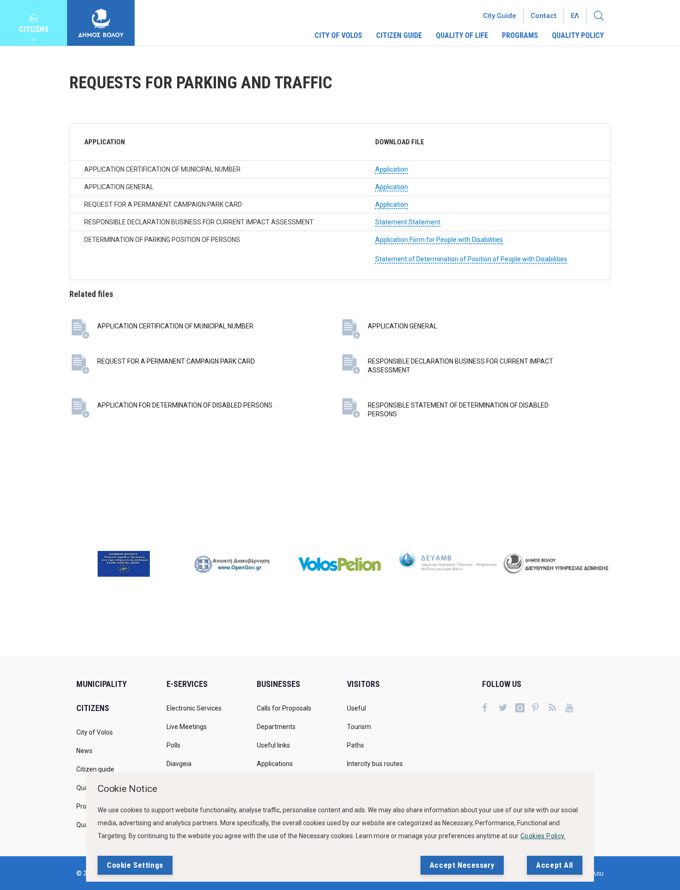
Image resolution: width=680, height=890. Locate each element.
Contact (543, 16)
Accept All (554, 865)
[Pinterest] (540, 708)
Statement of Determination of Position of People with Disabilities (471, 259)
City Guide (499, 16)
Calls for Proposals (284, 708)
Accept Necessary (462, 865)
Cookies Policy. (543, 836)
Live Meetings (187, 726)
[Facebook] (490, 708)
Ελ (575, 16)
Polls (173, 745)
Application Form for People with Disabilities (439, 239)
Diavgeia (179, 763)
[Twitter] (507, 708)
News (84, 750)
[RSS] (557, 708)
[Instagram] (523, 708)
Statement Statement (407, 222)
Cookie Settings (135, 865)
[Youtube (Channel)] (573, 708)
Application (391, 169)
